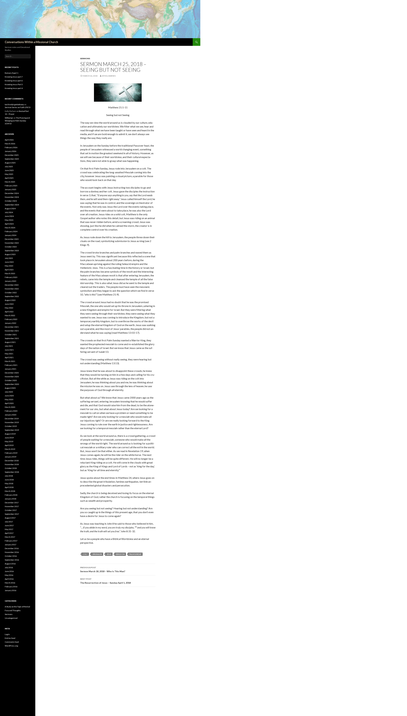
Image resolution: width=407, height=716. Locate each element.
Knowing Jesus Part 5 (14, 84)
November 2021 (12, 331)
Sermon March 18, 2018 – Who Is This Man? (102, 569)
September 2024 (12, 205)
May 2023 (9, 266)
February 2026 (11, 147)
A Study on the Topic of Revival (17, 606)
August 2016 (10, 563)
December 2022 (12, 285)
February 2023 (11, 277)
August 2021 (10, 342)
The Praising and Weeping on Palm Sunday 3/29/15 (17, 121)
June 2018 (9, 479)
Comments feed (12, 642)
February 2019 (11, 453)
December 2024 (12, 193)
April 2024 (9, 224)
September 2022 (12, 296)
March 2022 (10, 315)
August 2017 (10, 518)
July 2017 (9, 521)
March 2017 (10, 537)
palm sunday (135, 554)
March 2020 (10, 407)
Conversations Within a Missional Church (31, 42)
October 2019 (11, 426)
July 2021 (9, 346)
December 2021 (12, 327)
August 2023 (10, 254)
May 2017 (9, 529)
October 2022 (11, 292)
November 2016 (12, 552)
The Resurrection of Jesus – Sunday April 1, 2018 (105, 581)
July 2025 (9, 166)
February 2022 (11, 319)
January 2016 (10, 590)
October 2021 (11, 334)
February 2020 (11, 411)
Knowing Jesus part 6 (14, 80)
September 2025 (12, 159)
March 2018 (10, 491)
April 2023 (9, 269)
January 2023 (10, 281)
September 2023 (12, 250)
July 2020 (9, 392)
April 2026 (9, 140)
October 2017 (11, 510)
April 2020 (9, 403)
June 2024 (9, 216)
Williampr (9, 118)
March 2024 (10, 227)
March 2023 (10, 273)
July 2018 (9, 476)
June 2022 (9, 304)
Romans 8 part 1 (11, 73)
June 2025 (9, 170)
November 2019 (12, 422)
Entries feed (10, 638)
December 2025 (12, 155)
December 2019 (12, 418)
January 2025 (10, 189)
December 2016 (12, 548)
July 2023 (9, 258)
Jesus (109, 554)
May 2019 (9, 441)
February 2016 (11, 586)
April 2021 (9, 357)
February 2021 (11, 365)
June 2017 (9, 525)
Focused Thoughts (13, 610)
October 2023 (11, 247)
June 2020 (9, 395)
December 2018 (12, 460)
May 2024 (9, 220)
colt (85, 554)
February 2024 (11, 231)
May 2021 (9, 353)
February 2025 (11, 185)
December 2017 (12, 502)
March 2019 (10, 449)
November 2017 (12, 506)
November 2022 (12, 289)
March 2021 (10, 361)
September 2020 (12, 384)
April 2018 (9, 487)
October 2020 (11, 380)
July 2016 (9, 567)
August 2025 (10, 162)
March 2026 (10, 143)
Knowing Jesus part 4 (14, 88)
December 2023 (12, 239)
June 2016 (9, 571)
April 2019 (9, 445)
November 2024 (12, 197)
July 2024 (9, 212)
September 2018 (12, 472)
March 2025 (10, 182)
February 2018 (11, 495)
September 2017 (12, 514)
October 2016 (11, 556)
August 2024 (10, 208)
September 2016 (12, 560)
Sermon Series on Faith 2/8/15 (18, 107)
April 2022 (9, 311)
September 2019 (12, 430)
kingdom (120, 554)
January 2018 (10, 499)
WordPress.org (11, 646)
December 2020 (12, 373)
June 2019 (9, 437)
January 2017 (10, 544)
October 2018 (11, 468)
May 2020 (9, 399)
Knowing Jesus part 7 (14, 77)
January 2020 (10, 415)
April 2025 (9, 178)
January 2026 (10, 151)
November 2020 (12, 376)
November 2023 (12, 243)
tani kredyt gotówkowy (14, 104)
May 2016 (9, 575)
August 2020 (10, 388)
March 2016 (10, 583)
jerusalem (97, 554)
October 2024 (11, 201)
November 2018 (12, 464)
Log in (7, 634)
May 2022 (9, 308)
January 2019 (10, 457)
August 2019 (10, 434)
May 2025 (9, 174)
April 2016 (9, 579)
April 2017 (9, 533)
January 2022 (10, 323)
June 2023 (9, 262)
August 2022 (10, 300)
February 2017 (11, 541)
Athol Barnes (109, 76)
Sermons (85, 58)
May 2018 (9, 483)
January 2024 (10, 235)
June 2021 (9, 350)
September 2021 (12, 338)
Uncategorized (11, 618)
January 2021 (10, 369)
